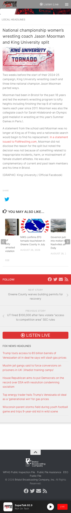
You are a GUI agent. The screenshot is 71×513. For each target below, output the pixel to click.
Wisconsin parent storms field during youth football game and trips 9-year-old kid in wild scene (35, 409)
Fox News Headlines (17, 346)
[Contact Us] (61, 279)
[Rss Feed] (66, 279)
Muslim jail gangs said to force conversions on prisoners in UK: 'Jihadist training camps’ (32, 367)
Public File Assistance (49, 472)
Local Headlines (13, 19)
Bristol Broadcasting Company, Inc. (35, 479)
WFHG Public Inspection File (19, 472)
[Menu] (66, 4)
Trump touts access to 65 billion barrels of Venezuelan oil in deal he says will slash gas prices (34, 355)
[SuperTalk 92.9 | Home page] (12, 4)
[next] (67, 241)
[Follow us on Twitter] (55, 279)
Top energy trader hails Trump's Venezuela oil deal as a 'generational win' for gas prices (35, 397)
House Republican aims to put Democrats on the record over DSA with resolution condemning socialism (33, 382)
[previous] (3, 241)
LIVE (62, 506)
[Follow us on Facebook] (50, 279)
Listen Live (51, 4)
